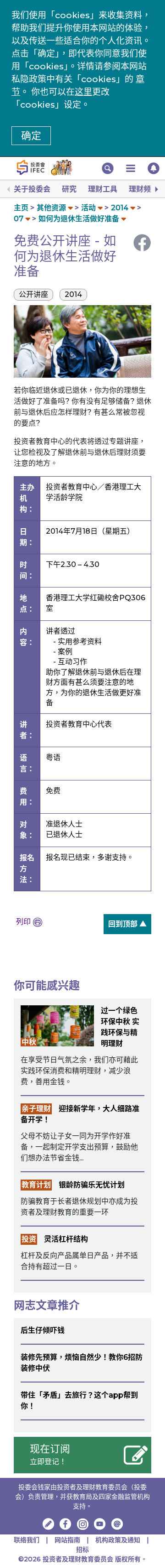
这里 (83, 92)
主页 (21, 207)
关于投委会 (32, 189)
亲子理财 (36, 1108)
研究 (69, 189)
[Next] (155, 189)
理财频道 (143, 189)
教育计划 (36, 1184)
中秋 (29, 1042)
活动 (88, 207)
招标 (82, 1549)
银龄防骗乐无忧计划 (92, 1184)
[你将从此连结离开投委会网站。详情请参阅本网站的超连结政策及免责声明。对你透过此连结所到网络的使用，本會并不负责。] (65, 1524)
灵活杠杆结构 (66, 1239)
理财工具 (102, 189)
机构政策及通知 (117, 1540)
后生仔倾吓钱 (43, 1330)
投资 (29, 1239)
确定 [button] (31, 136)
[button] (107, 168)
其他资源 (51, 207)
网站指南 (67, 1540)
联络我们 (26, 1540)
